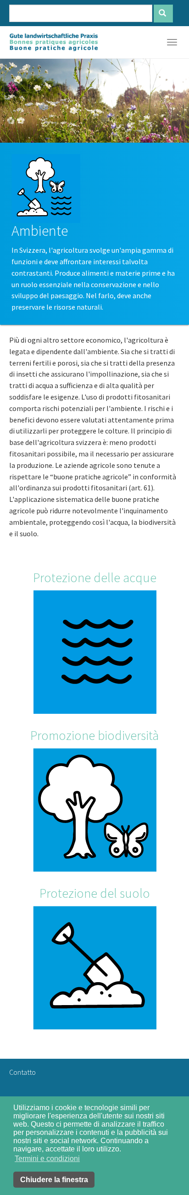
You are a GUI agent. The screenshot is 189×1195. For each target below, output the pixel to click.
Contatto (22, 1072)
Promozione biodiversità (94, 735)
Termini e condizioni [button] (47, 1158)
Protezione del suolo (94, 893)
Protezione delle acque (94, 577)
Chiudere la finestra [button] (54, 1180)
